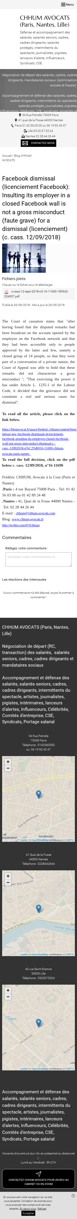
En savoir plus (28, 1208)
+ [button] (8, 761)
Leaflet (23, 840)
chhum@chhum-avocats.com (35, 513)
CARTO (69, 840)
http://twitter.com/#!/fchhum (21, 525)
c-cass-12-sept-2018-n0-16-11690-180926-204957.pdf (36, 294)
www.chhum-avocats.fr (27, 519)
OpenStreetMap (40, 840)
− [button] (8, 768)
